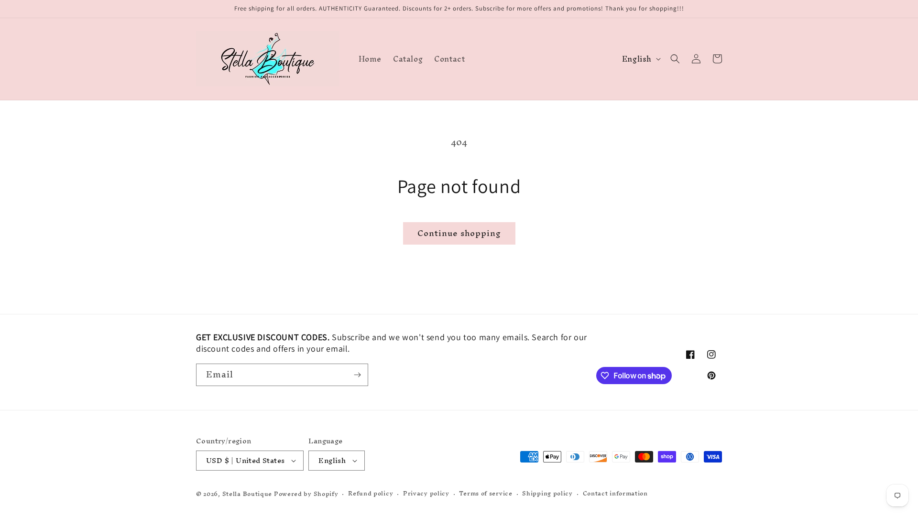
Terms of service (485, 493)
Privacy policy (426, 493)
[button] (675, 58)
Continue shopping (459, 233)
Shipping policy (547, 493)
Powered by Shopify (306, 494)
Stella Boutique (248, 494)
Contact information (615, 493)
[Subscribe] (357, 375)
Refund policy (370, 493)
